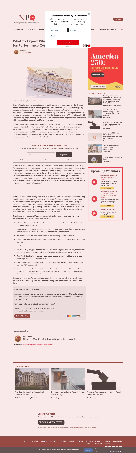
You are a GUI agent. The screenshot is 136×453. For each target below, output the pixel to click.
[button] (89, 13)
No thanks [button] (68, 46)
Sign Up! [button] (68, 42)
